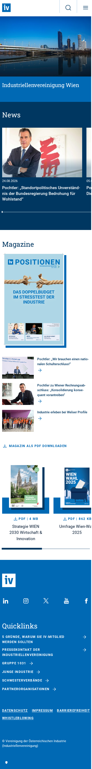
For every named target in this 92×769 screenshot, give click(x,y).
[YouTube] (66, 601)
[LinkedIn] (5, 601)
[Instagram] (25, 601)
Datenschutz (15, 710)
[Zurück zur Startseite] (6, 7)
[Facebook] (86, 601)
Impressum (42, 710)
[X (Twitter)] (46, 601)
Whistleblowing (18, 718)
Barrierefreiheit (73, 710)
